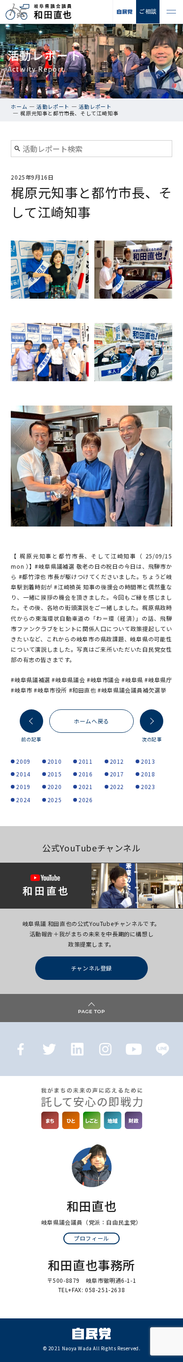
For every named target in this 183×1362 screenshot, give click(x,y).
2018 (148, 774)
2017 (117, 774)
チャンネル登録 (91, 968)
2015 (54, 774)
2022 (117, 786)
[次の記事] (151, 721)
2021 (85, 786)
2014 (23, 774)
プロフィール (91, 1238)
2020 (54, 786)
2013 (148, 761)
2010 (54, 761)
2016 (85, 774)
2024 (23, 800)
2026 (85, 800)
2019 (23, 786)
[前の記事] (31, 721)
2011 (85, 761)
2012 (117, 761)
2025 (54, 800)
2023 (148, 786)
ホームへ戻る (91, 721)
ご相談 (148, 11)
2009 (23, 761)
